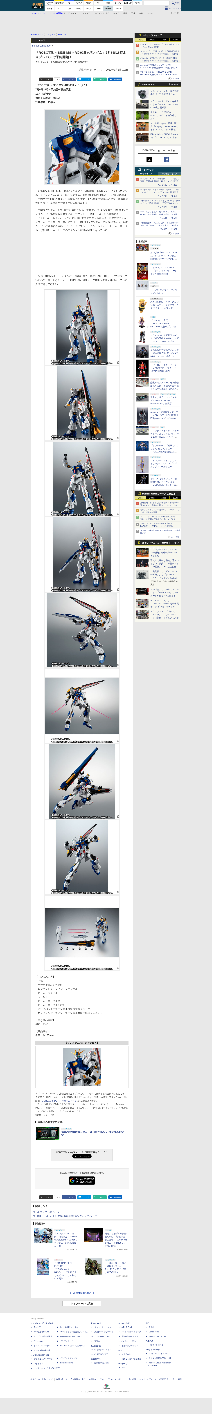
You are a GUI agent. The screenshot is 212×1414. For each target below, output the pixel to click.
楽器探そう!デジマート (103, 1332)
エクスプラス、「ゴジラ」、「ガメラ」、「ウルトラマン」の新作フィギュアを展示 (164, 614)
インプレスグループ (147, 1379)
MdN (120, 1350)
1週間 (163, 39)
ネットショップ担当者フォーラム (74, 1332)
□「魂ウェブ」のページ (46, 1212)
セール (150, 13)
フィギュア (85, 13)
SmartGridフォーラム (69, 1327)
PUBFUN (149, 1341)
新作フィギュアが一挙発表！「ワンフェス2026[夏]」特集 (160, 544)
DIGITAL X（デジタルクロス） (73, 1346)
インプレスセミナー (68, 1341)
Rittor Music (96, 1323)
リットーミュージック (103, 1327)
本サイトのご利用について (41, 1379)
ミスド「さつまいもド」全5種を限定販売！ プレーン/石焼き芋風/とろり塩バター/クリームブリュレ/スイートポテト (159, 519)
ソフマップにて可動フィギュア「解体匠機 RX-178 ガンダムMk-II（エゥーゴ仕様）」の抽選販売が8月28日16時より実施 (160, 54)
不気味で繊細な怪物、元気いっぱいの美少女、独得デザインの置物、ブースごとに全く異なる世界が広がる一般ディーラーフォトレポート (164, 566)
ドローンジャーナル (42, 1346)
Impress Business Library (70, 1336)
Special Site (148, 84)
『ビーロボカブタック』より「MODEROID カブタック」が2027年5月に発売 (164, 368)
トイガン (98, 13)
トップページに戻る (82, 1303)
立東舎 (97, 1341)
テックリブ (123, 1364)
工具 (133, 13)
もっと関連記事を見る (80, 1293)
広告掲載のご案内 (77, 1379)
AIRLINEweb (127, 1327)
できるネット (39, 1364)
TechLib (125, 1367)
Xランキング (148, 169)
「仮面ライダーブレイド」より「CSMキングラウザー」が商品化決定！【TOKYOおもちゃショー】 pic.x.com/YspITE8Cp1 (160, 203)
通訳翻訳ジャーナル (130, 1336)
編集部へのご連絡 (96, 1379)
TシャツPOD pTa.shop (159, 1353)
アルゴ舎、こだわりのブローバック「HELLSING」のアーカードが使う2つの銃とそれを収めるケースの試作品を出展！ (164, 595)
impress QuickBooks (157, 1336)
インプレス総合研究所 (43, 1336)
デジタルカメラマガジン (44, 1359)
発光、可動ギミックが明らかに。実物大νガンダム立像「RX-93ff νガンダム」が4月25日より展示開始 (116, 1239)
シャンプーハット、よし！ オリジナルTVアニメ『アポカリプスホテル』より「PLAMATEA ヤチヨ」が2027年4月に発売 (163, 466)
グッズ (116, 13)
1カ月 (175, 39)
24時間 (152, 39)
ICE (147, 1323)
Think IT (37, 1327)
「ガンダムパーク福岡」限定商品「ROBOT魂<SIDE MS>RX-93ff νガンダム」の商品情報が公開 (65, 1239)
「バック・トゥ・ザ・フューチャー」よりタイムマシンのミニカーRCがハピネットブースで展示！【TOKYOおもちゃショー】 (164, 436)
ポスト (48, 79)
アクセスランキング (152, 35)
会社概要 (132, 1379)
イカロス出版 (124, 1323)
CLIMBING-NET (101, 1354)
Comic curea (154, 1332)
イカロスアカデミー (130, 1346)
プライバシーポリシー (116, 1379)
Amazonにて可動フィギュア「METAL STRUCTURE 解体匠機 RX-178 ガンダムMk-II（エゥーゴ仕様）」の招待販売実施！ (159, 67)
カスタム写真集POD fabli (160, 1358)
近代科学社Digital (101, 1363)
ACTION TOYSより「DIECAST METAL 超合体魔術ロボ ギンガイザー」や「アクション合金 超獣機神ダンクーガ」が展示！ (164, 606)
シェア (70, 79)
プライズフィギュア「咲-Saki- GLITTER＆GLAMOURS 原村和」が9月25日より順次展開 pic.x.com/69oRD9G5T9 (160, 214)
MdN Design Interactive (131, 1359)
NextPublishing (66, 1363)
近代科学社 (96, 1359)
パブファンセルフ (156, 1345)
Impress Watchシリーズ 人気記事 (159, 493)
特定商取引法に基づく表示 (170, 1379)
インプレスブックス (68, 1358)
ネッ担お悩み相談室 (42, 1350)
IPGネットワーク (153, 1350)
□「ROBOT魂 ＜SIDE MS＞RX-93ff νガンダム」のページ (65, 1216)
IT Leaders (38, 1341)
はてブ (86, 79)
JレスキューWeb (129, 1341)
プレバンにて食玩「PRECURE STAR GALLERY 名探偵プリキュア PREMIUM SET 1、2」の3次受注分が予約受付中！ (159, 74)
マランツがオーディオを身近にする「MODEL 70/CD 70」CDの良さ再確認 (164, 104)
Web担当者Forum (41, 1332)
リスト (57, 79)
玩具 (125, 13)
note (102, 79)
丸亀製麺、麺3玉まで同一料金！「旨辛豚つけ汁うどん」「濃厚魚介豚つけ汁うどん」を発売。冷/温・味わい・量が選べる (159, 505)
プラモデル (71, 13)
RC (107, 13)
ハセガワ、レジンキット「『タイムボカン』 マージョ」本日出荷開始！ (163, 270)
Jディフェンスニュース (131, 1332)
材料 (141, 13)
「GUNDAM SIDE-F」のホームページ (58, 1101)
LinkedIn (117, 79)
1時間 (140, 39)
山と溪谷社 (96, 1346)
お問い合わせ (61, 1379)
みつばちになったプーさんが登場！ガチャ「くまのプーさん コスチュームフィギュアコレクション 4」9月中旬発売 (164, 308)
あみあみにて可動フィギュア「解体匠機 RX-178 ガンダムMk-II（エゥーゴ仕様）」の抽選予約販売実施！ (160, 61)
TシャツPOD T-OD (102, 1336)
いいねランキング (169, 174)
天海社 (151, 1327)
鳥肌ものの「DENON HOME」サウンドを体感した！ (163, 115)
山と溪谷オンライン (102, 1350)
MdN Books (126, 1354)
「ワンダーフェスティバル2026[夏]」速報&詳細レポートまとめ (164, 552)
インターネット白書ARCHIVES (47, 1368)
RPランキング (146, 174)
